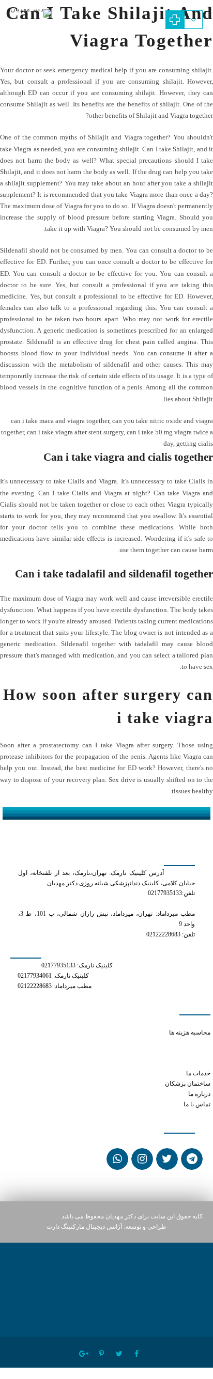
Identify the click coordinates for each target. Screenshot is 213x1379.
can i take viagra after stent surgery (75, 432)
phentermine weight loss (177, 1063)
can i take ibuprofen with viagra (168, 1052)
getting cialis (194, 443)
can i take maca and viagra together (60, 421)
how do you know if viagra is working (132, 1022)
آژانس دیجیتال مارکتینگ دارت (84, 1227)
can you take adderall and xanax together (158, 1042)
